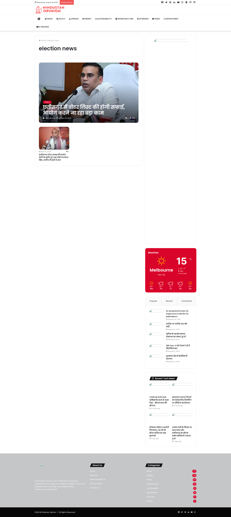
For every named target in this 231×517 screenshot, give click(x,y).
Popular (153, 301)
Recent (169, 301)
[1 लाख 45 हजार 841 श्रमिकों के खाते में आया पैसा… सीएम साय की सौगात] (159, 388)
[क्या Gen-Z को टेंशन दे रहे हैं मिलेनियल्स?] (156, 348)
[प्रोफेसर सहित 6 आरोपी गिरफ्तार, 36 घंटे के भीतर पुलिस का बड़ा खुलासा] (159, 419)
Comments (187, 301)
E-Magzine (43, 27)
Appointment (172, 19)
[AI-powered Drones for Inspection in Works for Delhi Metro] (156, 315)
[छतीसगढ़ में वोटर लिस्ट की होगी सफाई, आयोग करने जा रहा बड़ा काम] (88, 93)
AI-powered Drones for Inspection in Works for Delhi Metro (177, 314)
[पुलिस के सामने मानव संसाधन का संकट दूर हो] (156, 337)
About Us (94, 475)
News (50, 19)
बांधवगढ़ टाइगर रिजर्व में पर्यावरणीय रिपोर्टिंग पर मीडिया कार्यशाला (182, 400)
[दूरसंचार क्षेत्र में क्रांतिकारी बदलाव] (156, 359)
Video (157, 19)
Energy (87, 19)
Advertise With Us (97, 479)
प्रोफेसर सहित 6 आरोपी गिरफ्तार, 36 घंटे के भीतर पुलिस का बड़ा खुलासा (159, 431)
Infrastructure (125, 19)
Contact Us (95, 488)
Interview (143, 19)
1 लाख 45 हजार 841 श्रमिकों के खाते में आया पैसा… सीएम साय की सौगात (159, 401)
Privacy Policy (96, 483)
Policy (61, 19)
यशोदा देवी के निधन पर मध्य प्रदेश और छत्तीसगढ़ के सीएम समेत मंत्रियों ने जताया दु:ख (182, 433)
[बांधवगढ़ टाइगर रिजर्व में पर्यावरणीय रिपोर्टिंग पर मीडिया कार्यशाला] (182, 388)
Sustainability (104, 19)
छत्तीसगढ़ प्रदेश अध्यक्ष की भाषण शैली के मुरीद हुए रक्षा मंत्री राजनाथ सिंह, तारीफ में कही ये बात (53, 157)
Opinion (75, 19)
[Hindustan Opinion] (50, 9)
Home (43, 40)
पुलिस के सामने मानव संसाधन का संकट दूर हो (176, 335)
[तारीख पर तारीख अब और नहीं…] (156, 326)
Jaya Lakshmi (50, 118)
